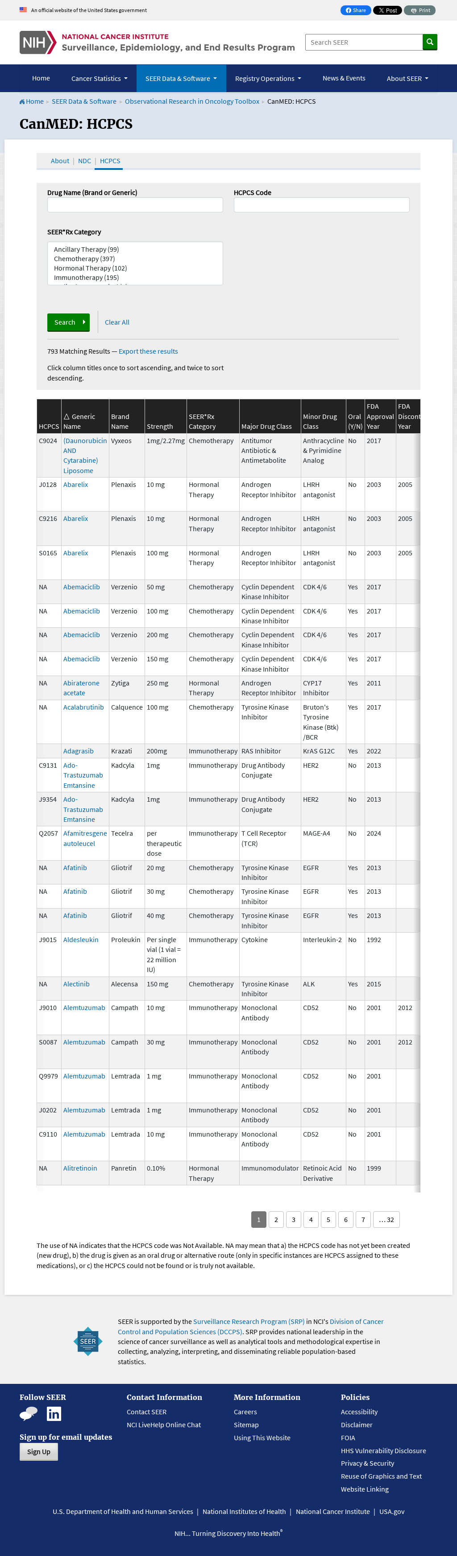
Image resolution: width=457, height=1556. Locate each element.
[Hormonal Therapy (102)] (135, 268)
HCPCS (110, 160)
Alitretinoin (80, 1167)
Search (64, 321)
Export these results (148, 351)
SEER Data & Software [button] (178, 78)
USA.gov (391, 1511)
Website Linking (365, 1488)
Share (358, 11)
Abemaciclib (81, 586)
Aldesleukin (81, 939)
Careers (245, 1411)
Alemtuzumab (84, 1007)
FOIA (348, 1437)
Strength (160, 426)
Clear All (117, 321)
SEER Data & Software (84, 101)
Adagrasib (78, 750)
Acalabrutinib (83, 706)
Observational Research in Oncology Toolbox (192, 101)
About (60, 160)
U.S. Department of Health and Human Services (123, 1511)
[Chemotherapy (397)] (135, 258)
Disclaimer (357, 1424)
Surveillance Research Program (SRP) (249, 1321)
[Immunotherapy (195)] (135, 277)
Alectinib (76, 983)
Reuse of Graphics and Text (381, 1475)
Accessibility (359, 1411)
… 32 (386, 1219)
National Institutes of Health (244, 1511)
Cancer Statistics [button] (96, 78)
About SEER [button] (405, 78)
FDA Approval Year (380, 416)
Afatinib (75, 867)
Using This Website (262, 1437)
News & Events (344, 77)
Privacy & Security (367, 1463)
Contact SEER (146, 1411)
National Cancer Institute (333, 1511)
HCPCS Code (252, 192)
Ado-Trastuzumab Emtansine (83, 775)
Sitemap (246, 1424)
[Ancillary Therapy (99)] (135, 249)
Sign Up (38, 1451)
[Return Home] (157, 42)
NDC (84, 160)
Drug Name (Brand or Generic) (92, 192)
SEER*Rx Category (74, 231)
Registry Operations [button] (265, 78)
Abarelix (75, 484)
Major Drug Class (266, 426)
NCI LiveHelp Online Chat (164, 1424)
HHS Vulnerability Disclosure (383, 1450)
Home (41, 77)
